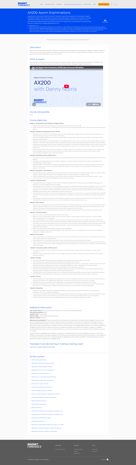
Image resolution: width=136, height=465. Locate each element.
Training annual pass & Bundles (73, 4)
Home (41, 4)
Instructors (95, 449)
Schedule (59, 4)
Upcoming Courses (60, 449)
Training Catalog (50, 4)
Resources (94, 451)
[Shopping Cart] (111, 4)
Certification (87, 4)
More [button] (94, 4)
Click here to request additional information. (43, 347)
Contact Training (103, 4)
